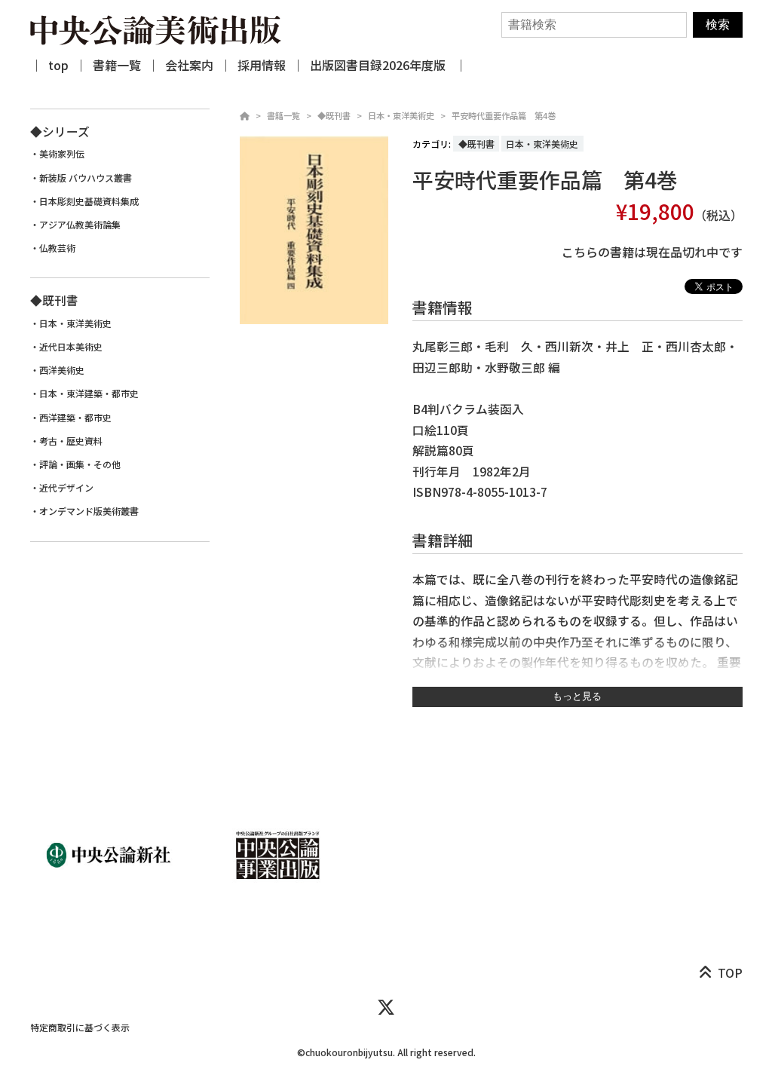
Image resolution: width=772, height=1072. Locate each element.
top (58, 65)
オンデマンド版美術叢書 (89, 511)
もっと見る (577, 696)
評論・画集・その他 (80, 464)
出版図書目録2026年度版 (379, 65)
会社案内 (189, 65)
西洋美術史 (61, 370)
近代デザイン (66, 488)
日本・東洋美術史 (401, 115)
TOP (730, 973)
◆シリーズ (60, 131)
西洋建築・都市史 (75, 418)
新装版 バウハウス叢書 (85, 178)
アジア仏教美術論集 (80, 225)
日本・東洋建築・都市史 (89, 393)
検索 (718, 24)
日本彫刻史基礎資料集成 (89, 201)
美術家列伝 (61, 154)
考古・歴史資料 (71, 441)
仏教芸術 (57, 248)
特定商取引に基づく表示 (80, 1027)
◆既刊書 (334, 115)
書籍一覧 (117, 65)
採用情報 (261, 65)
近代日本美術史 (71, 347)
